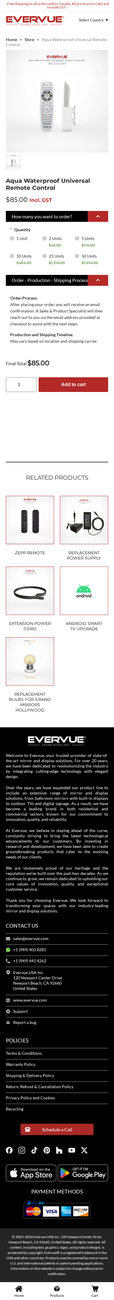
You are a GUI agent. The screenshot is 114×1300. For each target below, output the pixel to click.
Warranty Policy (20, 1064)
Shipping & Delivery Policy (30, 1076)
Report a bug (24, 1022)
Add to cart (73, 384)
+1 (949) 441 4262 (29, 961)
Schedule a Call (57, 1129)
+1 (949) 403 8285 (29, 950)
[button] (57, 216)
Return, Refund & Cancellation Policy (39, 1087)
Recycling (14, 1109)
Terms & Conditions (24, 1053)
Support (20, 1011)
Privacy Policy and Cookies (30, 1098)
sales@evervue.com (31, 938)
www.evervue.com (30, 1000)
